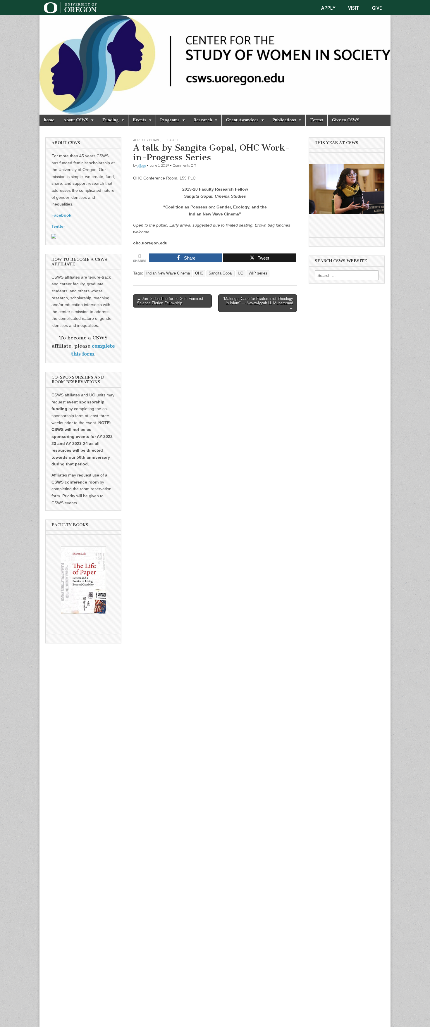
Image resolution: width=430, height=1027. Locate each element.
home (49, 120)
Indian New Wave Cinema (168, 273)
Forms (316, 120)
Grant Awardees (242, 120)
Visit (353, 8)
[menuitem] (332, 8)
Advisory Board (146, 140)
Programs (170, 120)
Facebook (61, 215)
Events (139, 120)
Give (377, 8)
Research (203, 120)
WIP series (258, 273)
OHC (199, 273)
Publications (284, 120)
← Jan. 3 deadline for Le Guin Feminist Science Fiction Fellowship (170, 300)
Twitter (58, 226)
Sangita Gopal (221, 273)
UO (240, 273)
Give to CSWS (346, 120)
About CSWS (75, 120)
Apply (328, 8)
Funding (110, 120)
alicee (141, 165)
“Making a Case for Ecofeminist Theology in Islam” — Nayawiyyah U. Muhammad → (258, 303)
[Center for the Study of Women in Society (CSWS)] (215, 65)
